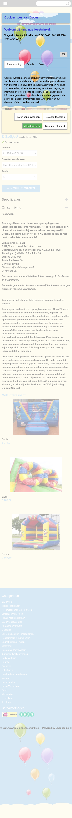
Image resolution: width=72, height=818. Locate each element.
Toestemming (14, 64)
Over (41, 64)
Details (30, 64)
